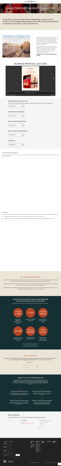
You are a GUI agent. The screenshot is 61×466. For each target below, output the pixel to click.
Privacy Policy (46, 462)
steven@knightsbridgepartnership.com (27, 423)
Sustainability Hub (38, 451)
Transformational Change (38, 448)
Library (31, 447)
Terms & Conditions (52, 462)
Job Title (5, 450)
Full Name (5, 443)
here (33, 362)
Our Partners (32, 444)
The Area (31, 443)
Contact (49, 441)
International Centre (38, 446)
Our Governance (32, 446)
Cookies (56, 462)
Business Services (38, 443)
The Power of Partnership (38, 445)
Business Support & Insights (38, 450)
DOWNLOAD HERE (12, 115)
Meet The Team (32, 445)
